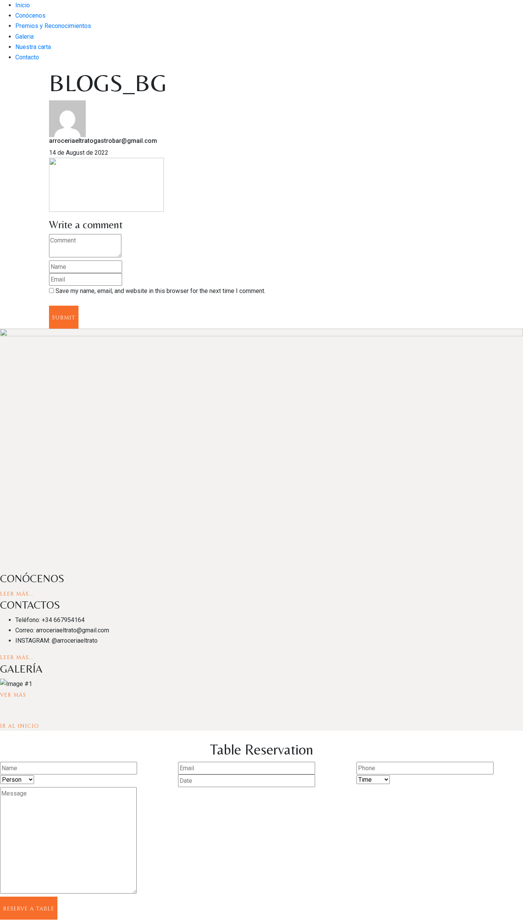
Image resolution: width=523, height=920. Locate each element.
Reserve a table (28, 908)
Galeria (24, 36)
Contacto (27, 57)
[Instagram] (9, 567)
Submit (63, 317)
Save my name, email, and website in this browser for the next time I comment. (160, 291)
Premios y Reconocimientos (53, 25)
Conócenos (30, 15)
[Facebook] (3, 567)
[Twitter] (15, 567)
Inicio (22, 5)
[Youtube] (20, 567)
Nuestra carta (33, 47)
